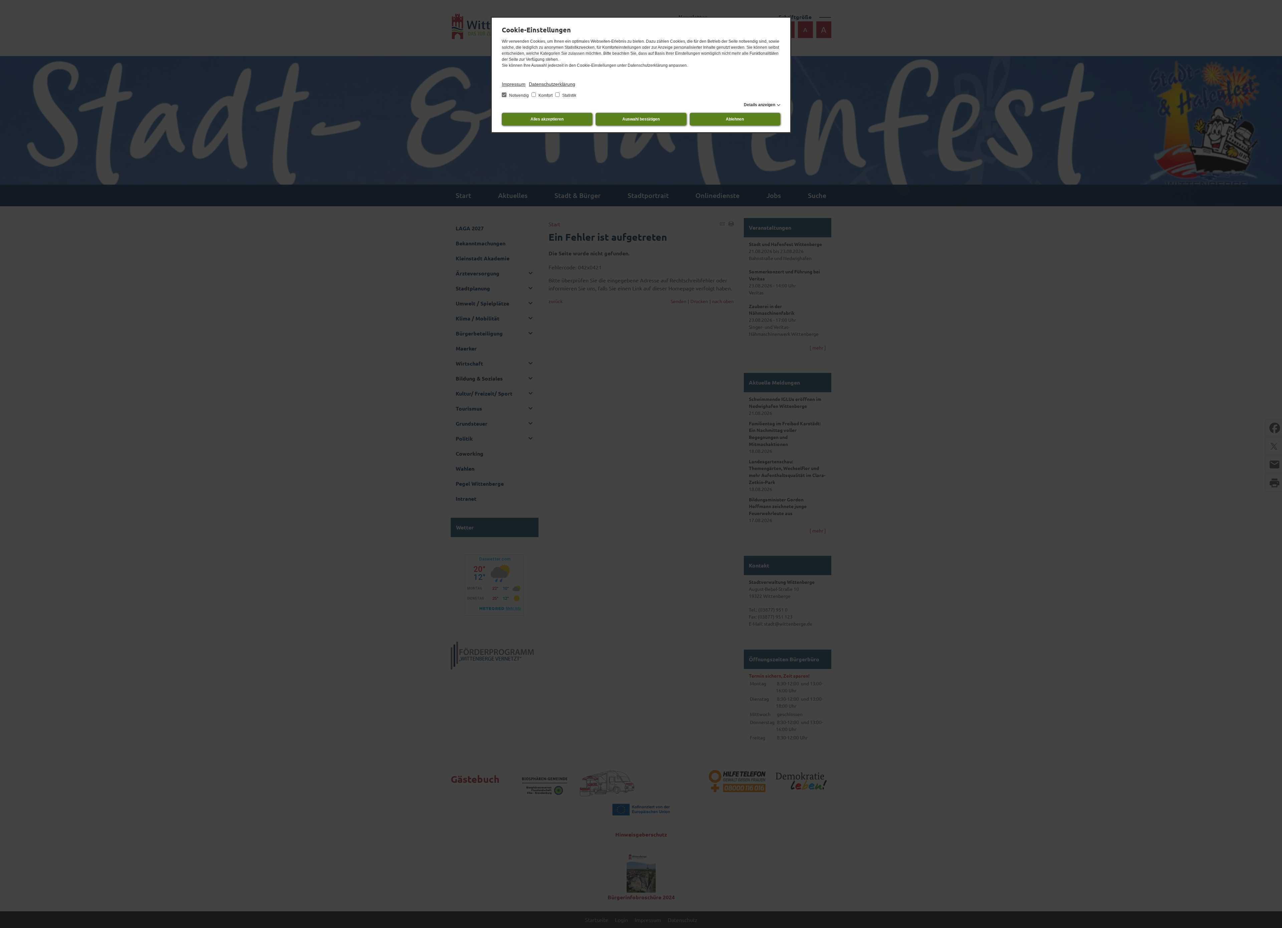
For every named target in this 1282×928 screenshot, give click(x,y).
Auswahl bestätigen (641, 119)
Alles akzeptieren (547, 119)
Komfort (546, 95)
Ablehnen (735, 119)
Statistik (568, 95)
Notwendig (519, 95)
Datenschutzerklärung (552, 84)
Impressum (513, 84)
